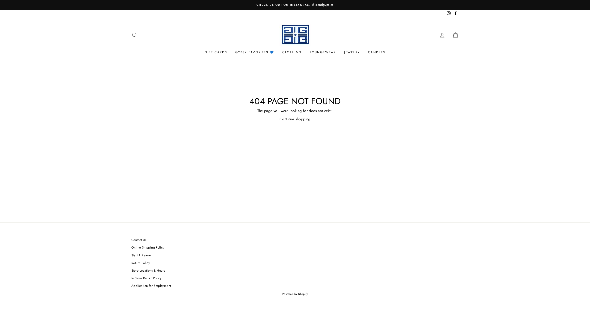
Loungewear (323, 52)
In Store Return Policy (146, 278)
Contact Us (138, 239)
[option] (295, 4)
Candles (376, 52)
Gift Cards (216, 52)
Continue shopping (295, 119)
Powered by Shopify (295, 294)
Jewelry (352, 52)
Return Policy (140, 263)
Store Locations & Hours (148, 270)
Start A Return (141, 255)
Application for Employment (151, 285)
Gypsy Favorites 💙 (254, 52)
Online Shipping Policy (147, 247)
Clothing (292, 52)
